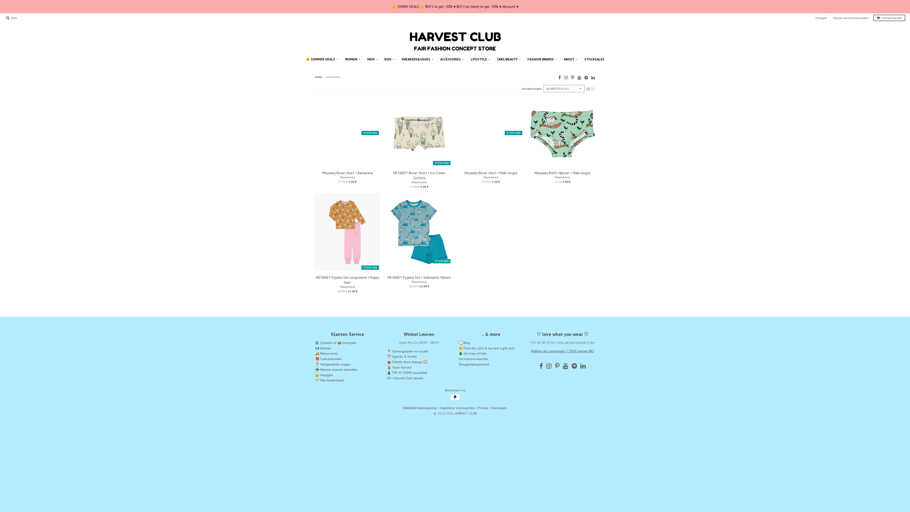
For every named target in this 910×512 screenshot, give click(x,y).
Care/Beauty (507, 59)
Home (318, 77)
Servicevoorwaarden (473, 359)
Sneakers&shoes (415, 59)
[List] (593, 89)
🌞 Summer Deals (320, 59)
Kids (387, 59)
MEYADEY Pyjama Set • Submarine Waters (419, 277)
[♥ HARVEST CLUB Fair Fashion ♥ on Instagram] (566, 77)
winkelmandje (891, 18)
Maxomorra (347, 177)
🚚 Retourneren (326, 353)
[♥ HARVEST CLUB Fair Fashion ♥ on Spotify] (586, 77)
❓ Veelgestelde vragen (332, 364)
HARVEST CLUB (466, 413)
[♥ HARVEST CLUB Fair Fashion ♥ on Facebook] (559, 77)
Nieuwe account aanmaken (851, 18)
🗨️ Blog (464, 343)
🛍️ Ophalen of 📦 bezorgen (335, 343)
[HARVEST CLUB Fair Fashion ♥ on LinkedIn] (593, 77)
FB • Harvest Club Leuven (405, 378)
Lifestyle (479, 59)
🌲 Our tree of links (473, 353)
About (569, 59)
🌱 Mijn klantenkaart (329, 380)
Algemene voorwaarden (457, 408)
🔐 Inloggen (324, 375)
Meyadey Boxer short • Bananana (347, 173)
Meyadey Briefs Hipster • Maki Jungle (562, 173)
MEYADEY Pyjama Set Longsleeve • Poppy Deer (347, 280)
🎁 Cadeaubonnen (328, 359)
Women (351, 59)
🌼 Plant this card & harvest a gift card (486, 348)
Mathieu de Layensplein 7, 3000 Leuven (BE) (562, 351)
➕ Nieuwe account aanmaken (336, 369)
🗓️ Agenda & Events (402, 356)
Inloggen (821, 18)
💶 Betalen (323, 348)
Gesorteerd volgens (532, 88)
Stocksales (594, 59)
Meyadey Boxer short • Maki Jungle (490, 173)
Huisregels (499, 408)
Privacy (483, 408)
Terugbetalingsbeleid (474, 364)
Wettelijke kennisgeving (420, 408)
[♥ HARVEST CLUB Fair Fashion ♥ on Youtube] (579, 77)
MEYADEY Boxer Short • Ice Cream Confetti (419, 175)
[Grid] (588, 89)
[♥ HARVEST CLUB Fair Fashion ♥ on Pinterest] (572, 77)
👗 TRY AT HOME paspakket (407, 372)
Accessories (450, 59)
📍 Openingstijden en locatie (407, 351)
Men (370, 59)
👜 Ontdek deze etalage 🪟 (407, 362)
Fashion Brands (541, 59)
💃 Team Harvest (399, 367)
